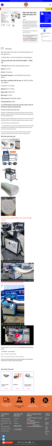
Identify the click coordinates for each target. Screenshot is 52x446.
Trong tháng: (46, 427)
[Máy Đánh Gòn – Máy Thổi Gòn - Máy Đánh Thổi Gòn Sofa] (26, 5)
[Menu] (50, 4)
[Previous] (3, 17)
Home (2, 11)
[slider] (11, 261)
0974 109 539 (30, 38)
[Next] (19, 17)
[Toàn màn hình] (22, 261)
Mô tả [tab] (2, 48)
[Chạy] (2, 261)
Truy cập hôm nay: (47, 423)
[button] (12, 242)
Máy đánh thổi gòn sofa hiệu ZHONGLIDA (11, 11)
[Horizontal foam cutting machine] (28, 376)
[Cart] (2, 4)
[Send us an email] (21, 429)
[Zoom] (2, 22)
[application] (12, 242)
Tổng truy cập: (47, 432)
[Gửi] (48, 9)
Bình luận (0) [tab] (8, 48)
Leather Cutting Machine (5, 385)
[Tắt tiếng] (20, 261)
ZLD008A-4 (15, 384)
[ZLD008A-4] (17, 376)
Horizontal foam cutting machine (27, 385)
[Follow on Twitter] (19, 429)
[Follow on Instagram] (17, 429)
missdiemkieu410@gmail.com (36, 426)
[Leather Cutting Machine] (6, 375)
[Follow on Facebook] (15, 429)
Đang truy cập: (47, 419)
